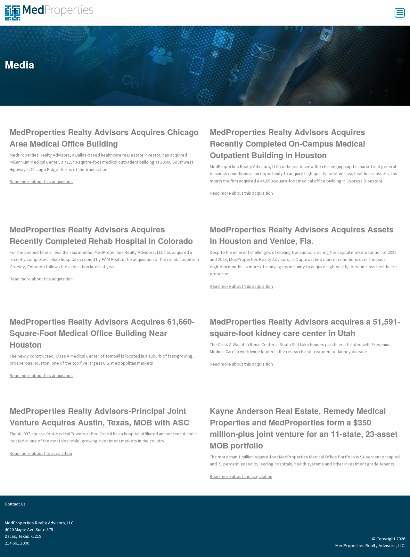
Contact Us (15, 504)
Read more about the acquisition (41, 453)
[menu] (400, 13)
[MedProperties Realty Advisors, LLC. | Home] (49, 12)
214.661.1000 (17, 543)
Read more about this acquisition (41, 182)
